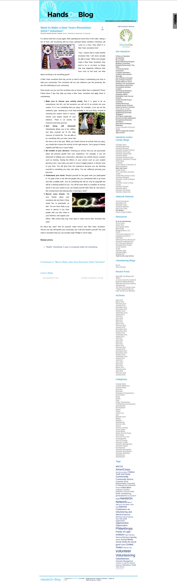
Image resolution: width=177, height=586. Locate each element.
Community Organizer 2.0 (125, 234)
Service (65, 33)
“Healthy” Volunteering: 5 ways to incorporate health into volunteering (71, 247)
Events (118, 398)
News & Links (120, 424)
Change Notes (121, 384)
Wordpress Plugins (95, 580)
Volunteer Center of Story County (124, 184)
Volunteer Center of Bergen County (125, 180)
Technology (120, 435)
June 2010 (119, 362)
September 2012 (122, 313)
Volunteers (126, 565)
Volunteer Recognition (123, 449)
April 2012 (119, 322)
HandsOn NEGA (121, 155)
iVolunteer (119, 238)
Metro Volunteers (122, 166)
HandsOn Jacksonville (124, 154)
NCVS (118, 265)
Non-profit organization (121, 520)
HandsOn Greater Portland (125, 150)
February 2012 (121, 325)
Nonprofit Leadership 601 (125, 241)
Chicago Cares (121, 145)
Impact (118, 409)
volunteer (123, 551)
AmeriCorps (123, 469)
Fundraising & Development (125, 404)
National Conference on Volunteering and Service (124, 510)
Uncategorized (121, 439)
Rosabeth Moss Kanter (124, 245)
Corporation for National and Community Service (125, 486)
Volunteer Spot (121, 250)
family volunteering (123, 493)
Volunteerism (78, 33)
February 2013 (121, 304)
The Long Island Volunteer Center (125, 173)
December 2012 (121, 307)
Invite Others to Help (123, 109)
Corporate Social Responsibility (122, 482)
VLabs (118, 249)
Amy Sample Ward (122, 227)
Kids (117, 415)
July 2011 (119, 338)
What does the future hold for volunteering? (126, 284)
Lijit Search (120, 569)
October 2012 (120, 311)
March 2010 (120, 367)
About (43, 20)
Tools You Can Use (122, 437)
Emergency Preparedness (125, 393)
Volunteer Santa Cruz (123, 192)
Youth (133, 565)
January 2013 (120, 305)
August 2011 (120, 336)
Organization (122, 525)
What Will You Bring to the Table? (125, 277)
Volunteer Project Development (122, 447)
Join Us (65, 20)
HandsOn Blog (51, 579)
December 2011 (121, 329)
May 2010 (119, 364)
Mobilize (119, 420)
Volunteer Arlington (122, 177)
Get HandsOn (120, 408)
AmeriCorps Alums (122, 201)
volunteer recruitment (122, 563)
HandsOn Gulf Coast (123, 152)
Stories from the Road (123, 433)
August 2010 (120, 358)
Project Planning (129, 535)
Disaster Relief (121, 388)
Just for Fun (120, 413)
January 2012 (120, 327)
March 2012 (120, 324)
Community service (124, 479)
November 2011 (121, 331)
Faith (117, 400)
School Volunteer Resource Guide (125, 128)
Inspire (118, 411)
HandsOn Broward (122, 148)
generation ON (121, 203)
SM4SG (118, 539)
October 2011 (120, 333)
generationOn (120, 406)
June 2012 (119, 318)
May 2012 (119, 320)
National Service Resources (125, 240)
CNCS (118, 232)
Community (122, 476)
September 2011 (121, 335)
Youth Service (120, 567)
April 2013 (119, 300)
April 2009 (119, 371)
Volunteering (71, 33)
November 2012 (121, 309)
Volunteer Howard (122, 186)
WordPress (75, 578)
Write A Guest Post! (54, 20)
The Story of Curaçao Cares (125, 287)
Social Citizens (121, 247)
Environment (120, 395)
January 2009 (120, 375)
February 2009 (121, 373)
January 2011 (120, 349)
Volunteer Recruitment (123, 451)
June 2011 (119, 340)
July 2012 (119, 316)
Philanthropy (124, 528)
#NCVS (119, 466)
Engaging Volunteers (123, 236)
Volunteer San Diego (123, 190)
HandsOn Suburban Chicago (126, 159)
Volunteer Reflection (123, 453)
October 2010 (120, 355)
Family (132, 491)
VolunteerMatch (121, 252)
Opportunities (122, 523)
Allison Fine (120, 225)
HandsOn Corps (121, 205)
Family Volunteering (123, 402)
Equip (118, 397)
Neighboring (120, 422)
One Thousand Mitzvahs (124, 243)
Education (119, 391)
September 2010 (122, 356)
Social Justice (120, 429)
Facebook (126, 491)
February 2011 (121, 347)
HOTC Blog (120, 161)
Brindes (105, 578)
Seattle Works (120, 170)
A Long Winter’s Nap (51, 278)
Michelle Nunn (121, 417)
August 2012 (120, 315)
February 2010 (121, 369)
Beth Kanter (120, 229)
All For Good (120, 223)
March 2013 (120, 302)
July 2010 (119, 360)
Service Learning (122, 428)
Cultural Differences (123, 386)
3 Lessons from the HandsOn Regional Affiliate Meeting (126, 281)
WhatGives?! (120, 254)
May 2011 (119, 342)
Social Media (120, 431)
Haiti (117, 499)
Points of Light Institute (124, 212)
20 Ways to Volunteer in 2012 (91, 278)
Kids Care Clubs (121, 208)
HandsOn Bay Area (122, 146)
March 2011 (120, 346)
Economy (119, 389)
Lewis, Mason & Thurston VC (126, 165)
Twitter (123, 545)
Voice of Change (121, 440)
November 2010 (121, 353)
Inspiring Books (75, 20)
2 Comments (86, 33)
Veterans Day (127, 547)
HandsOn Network (127, 26)
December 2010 (121, 351)
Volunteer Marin (121, 188)
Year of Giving (121, 267)
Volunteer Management (124, 444)
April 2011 (119, 344)
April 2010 (119, 366)
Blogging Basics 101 (123, 230)
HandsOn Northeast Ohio (124, 157)
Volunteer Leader (122, 442)
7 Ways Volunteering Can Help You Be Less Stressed (125, 290)
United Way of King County (125, 176)
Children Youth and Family (125, 473)
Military (118, 419)
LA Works (119, 163)
